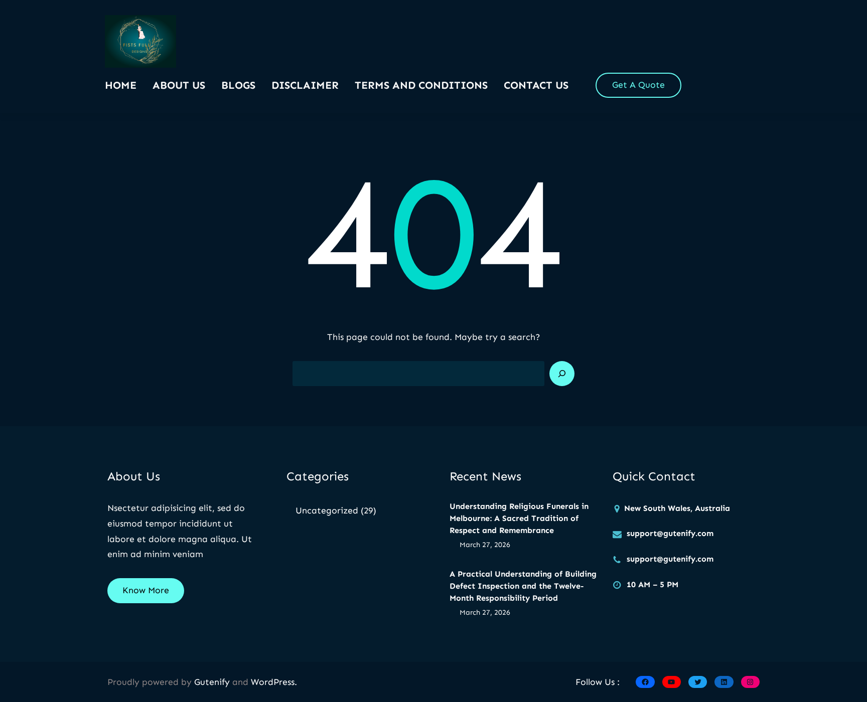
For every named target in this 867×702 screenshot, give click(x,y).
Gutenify (213, 681)
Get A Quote (638, 84)
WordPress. (274, 681)
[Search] (561, 373)
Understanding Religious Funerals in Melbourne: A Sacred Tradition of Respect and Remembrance (519, 518)
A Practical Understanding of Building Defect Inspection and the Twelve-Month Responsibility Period (523, 586)
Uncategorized (327, 510)
